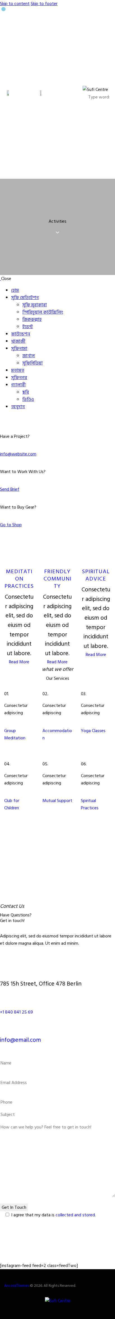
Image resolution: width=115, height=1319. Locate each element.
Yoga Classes (93, 730)
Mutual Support (57, 800)
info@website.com (18, 454)
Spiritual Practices (90, 804)
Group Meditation (14, 734)
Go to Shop (11, 524)
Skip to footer (44, 3)
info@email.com (20, 1040)
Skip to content (15, 3)
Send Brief (9, 489)
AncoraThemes (16, 1285)
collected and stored (75, 1215)
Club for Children (11, 804)
